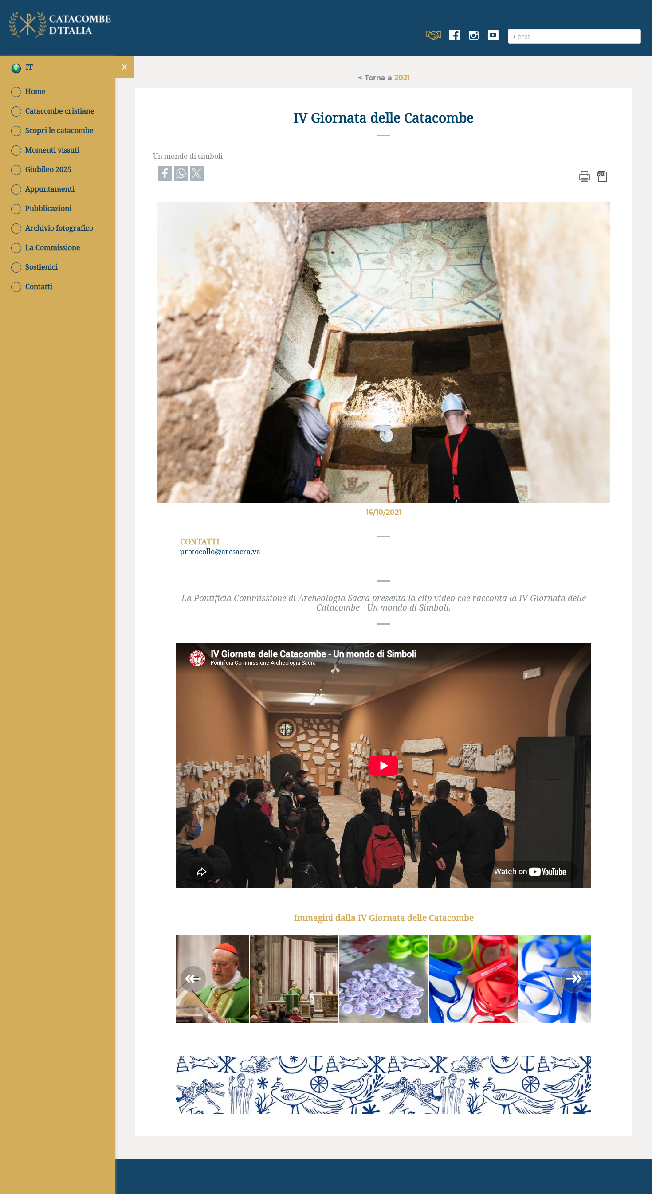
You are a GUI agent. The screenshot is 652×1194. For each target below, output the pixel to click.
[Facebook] (455, 36)
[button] (294, 979)
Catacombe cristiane (59, 110)
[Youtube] (493, 36)
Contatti (38, 286)
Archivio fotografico (59, 227)
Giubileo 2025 (48, 169)
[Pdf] (602, 175)
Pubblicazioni (48, 208)
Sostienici (41, 266)
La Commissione (52, 247)
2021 (401, 77)
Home (35, 91)
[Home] (61, 22)
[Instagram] (474, 36)
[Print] (585, 175)
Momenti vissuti (52, 149)
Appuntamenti (50, 188)
